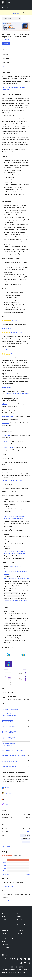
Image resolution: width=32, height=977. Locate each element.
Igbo (6, 955)
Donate (20, 930)
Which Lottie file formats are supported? (9, 714)
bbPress (5, 944)
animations (23, 835)
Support (5, 67)
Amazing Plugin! (17, 332)
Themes (19, 914)
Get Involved (21, 925)
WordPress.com (7, 939)
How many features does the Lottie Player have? (9, 732)
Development (7, 62)
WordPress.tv (6, 933)
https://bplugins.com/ (16, 566)
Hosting (4, 917)
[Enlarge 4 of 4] (28, 671)
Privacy (4, 919)
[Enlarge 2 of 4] (28, 652)
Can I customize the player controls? (13, 750)
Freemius (7, 804)
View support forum (7, 886)
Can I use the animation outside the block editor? (9, 760)
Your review (5, 874)
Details (5, 50)
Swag (19, 933)
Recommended (16, 354)
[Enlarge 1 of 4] (13, 652)
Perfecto (14, 320)
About (3, 911)
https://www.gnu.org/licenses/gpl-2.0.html (16, 578)
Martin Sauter (6, 387)
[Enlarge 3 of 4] (13, 661)
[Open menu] (29, 2)
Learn (3, 925)
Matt (4, 942)
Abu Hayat (8, 793)
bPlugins (6, 39)
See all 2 (28, 831)
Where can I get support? (9, 766)
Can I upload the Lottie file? (10, 709)
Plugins (19, 917)
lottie (24, 842)
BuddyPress (6, 947)
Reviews (5, 54)
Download (6, 43)
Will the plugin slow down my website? (13, 755)
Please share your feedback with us (18, 393)
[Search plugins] (19, 18)
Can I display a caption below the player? (9, 744)
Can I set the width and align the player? (8, 720)
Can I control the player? (9, 726)
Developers (5, 930)
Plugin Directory (6, 7)
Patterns (19, 919)
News (3, 914)
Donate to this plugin (8, 901)
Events (19, 928)
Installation (6, 58)
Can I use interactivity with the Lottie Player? (8, 738)
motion (28, 842)
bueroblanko (6, 350)
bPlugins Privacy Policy (11, 600)
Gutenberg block (25, 838)
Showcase (20, 911)
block (28, 835)
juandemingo (6, 328)
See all (28, 874)
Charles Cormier (10, 799)
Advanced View (6, 846)
